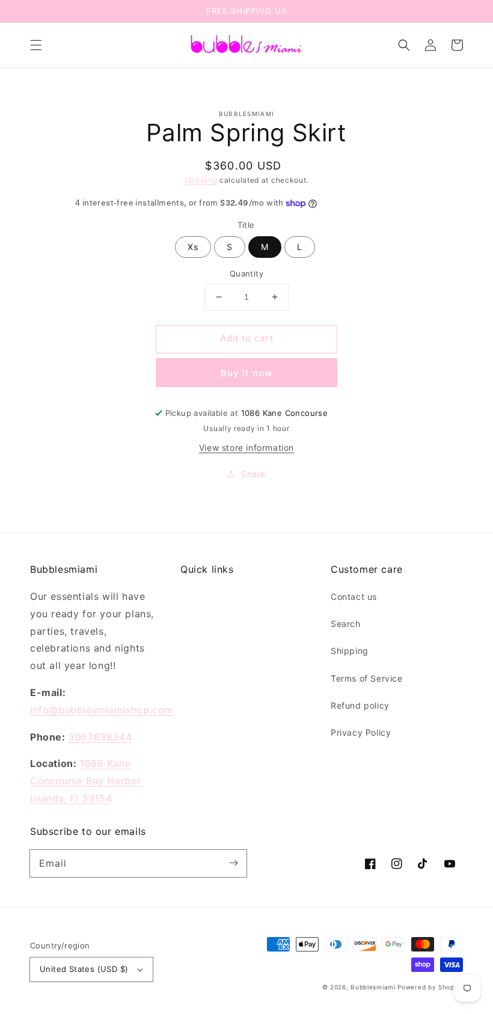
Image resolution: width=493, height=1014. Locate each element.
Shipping (201, 180)
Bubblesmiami (374, 987)
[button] (36, 45)
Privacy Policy (361, 732)
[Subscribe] (233, 863)
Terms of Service (367, 678)
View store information (246, 447)
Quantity (246, 273)
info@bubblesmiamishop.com (101, 710)
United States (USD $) (84, 969)
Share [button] (253, 474)
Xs (193, 247)
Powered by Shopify (430, 987)
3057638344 (100, 737)
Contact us (354, 596)
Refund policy (360, 705)
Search (346, 623)
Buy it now (246, 373)
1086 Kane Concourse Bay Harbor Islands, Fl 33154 (85, 780)
